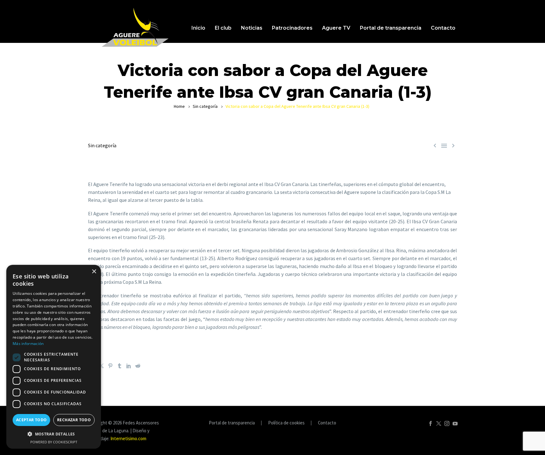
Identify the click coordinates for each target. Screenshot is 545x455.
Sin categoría (205, 106)
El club (223, 28)
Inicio (198, 28)
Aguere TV (336, 28)
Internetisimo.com (128, 438)
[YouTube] (455, 423)
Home (179, 106)
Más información (28, 343)
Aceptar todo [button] (31, 420)
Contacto (443, 28)
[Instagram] (446, 423)
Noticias (251, 28)
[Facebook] (430, 423)
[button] (54, 434)
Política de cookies (286, 423)
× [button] (93, 271)
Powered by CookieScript (53, 442)
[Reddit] (137, 365)
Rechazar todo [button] (74, 420)
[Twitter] (101, 365)
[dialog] (53, 357)
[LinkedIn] (128, 365)
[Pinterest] (110, 365)
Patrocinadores (292, 28)
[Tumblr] (119, 365)
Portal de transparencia (390, 28)
